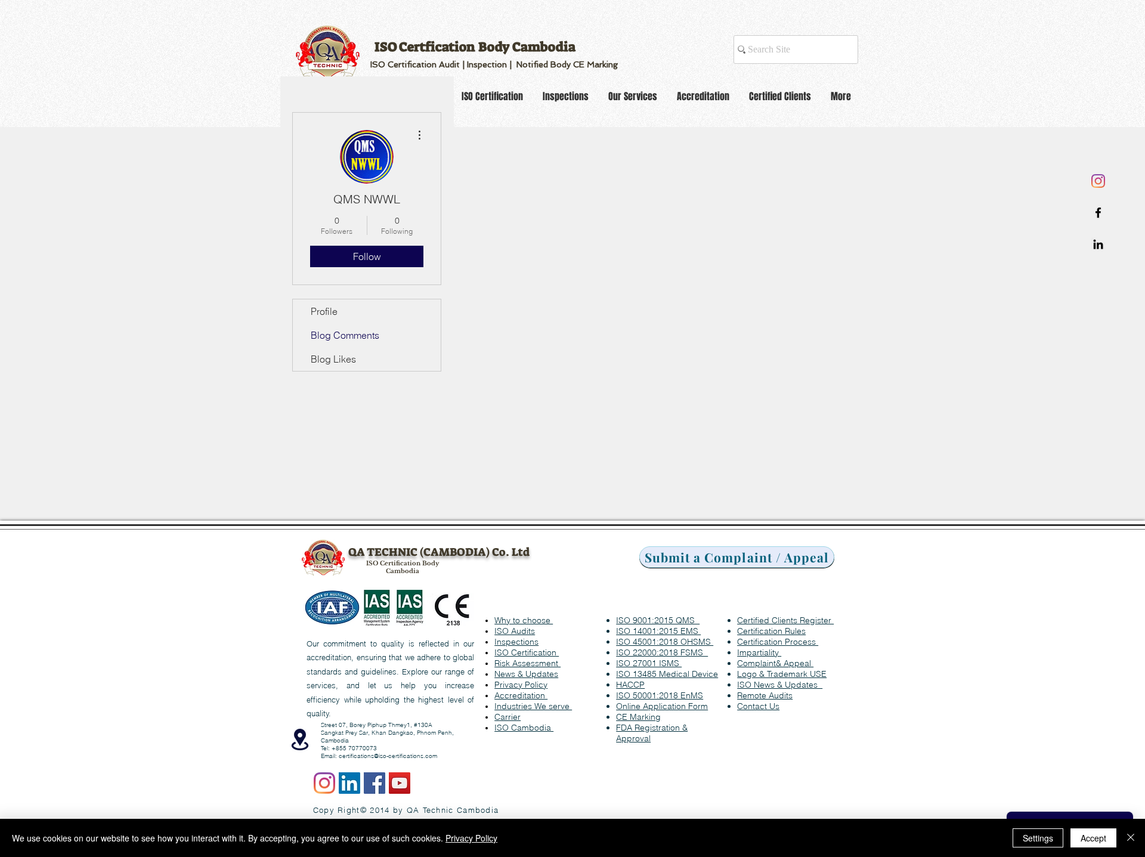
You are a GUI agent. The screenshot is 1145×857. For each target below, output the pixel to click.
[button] (758, 706)
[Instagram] (1098, 181)
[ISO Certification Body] (1098, 212)
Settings (1038, 838)
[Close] (1131, 837)
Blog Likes (333, 359)
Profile (324, 311)
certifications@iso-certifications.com (388, 756)
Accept (1093, 838)
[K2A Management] (1098, 244)
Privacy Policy (471, 838)
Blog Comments (345, 335)
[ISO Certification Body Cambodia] (349, 783)
